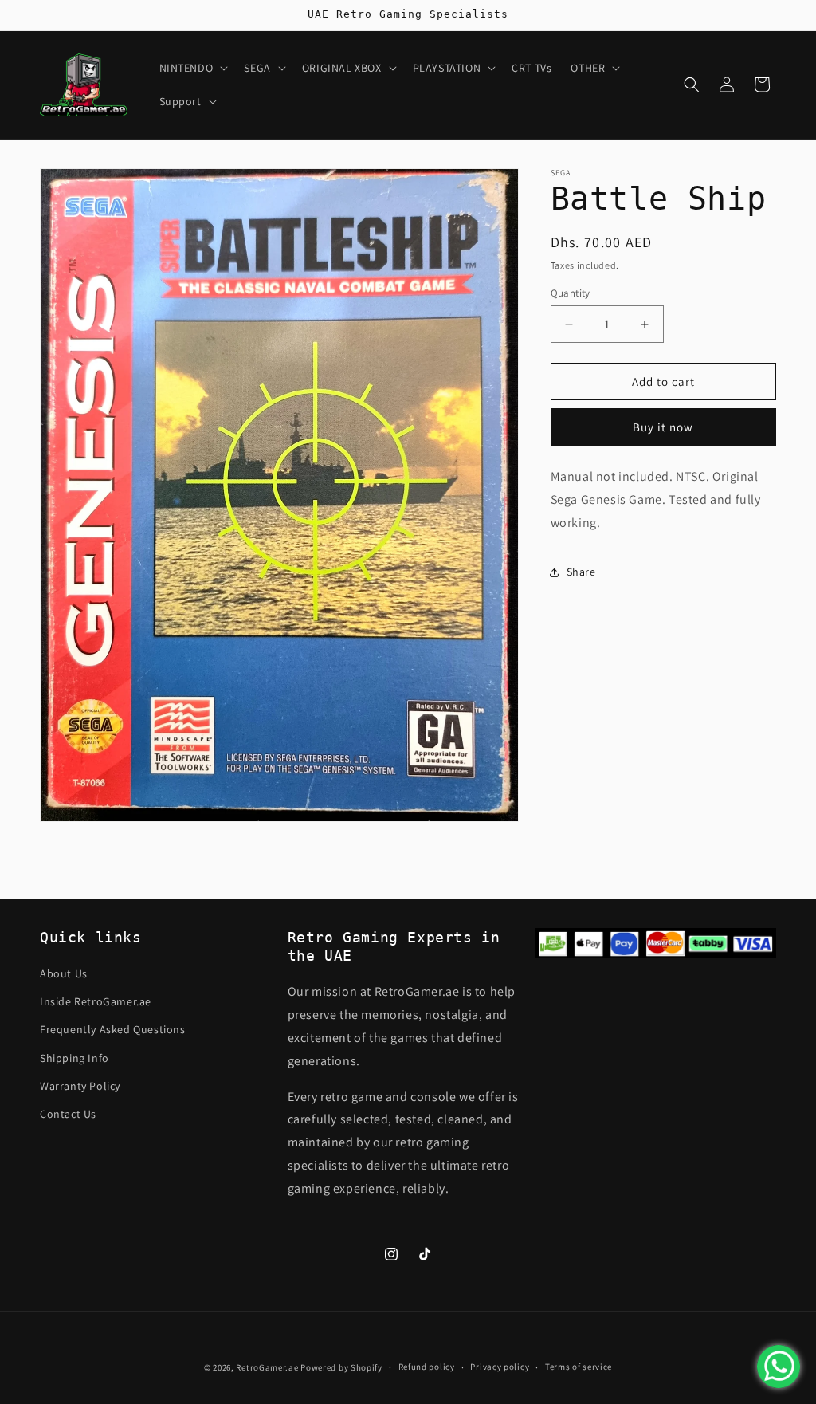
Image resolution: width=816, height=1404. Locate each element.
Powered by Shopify (341, 1367)
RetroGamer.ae (267, 1367)
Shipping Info (74, 1058)
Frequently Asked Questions (113, 1029)
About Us (64, 973)
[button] (192, 68)
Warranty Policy (80, 1086)
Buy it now (663, 427)
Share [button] (581, 571)
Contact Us (68, 1114)
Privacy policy (499, 1366)
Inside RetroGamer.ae (95, 1001)
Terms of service (578, 1366)
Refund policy (426, 1366)
